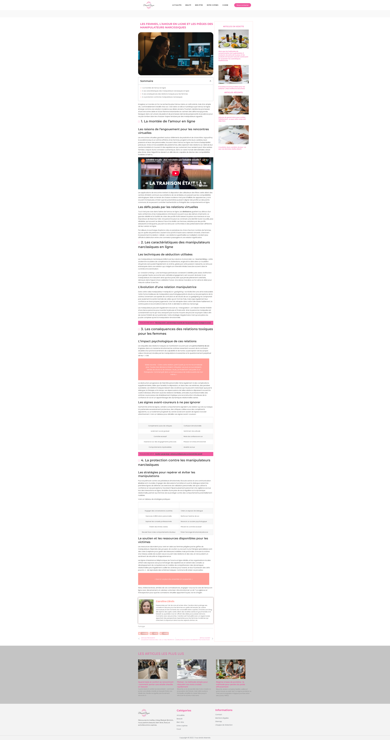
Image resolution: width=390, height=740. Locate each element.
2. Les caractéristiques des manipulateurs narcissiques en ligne (165, 91)
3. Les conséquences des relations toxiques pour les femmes (165, 94)
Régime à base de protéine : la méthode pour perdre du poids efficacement (230, 684)
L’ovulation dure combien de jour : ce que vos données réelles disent (232, 148)
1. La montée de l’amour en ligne (154, 88)
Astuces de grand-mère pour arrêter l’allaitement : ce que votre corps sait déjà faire (232, 119)
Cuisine (225, 5)
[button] (210, 81)
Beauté (188, 5)
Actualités (176, 5)
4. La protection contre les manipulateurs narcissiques (162, 97)
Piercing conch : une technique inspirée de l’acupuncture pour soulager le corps (183, 323)
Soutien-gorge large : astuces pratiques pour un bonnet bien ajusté (178, 454)
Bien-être (199, 5)
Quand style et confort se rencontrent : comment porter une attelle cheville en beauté (156, 684)
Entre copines (212, 5)
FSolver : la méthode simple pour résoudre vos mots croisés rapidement (192, 684)
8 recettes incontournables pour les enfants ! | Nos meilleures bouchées (231, 87)
